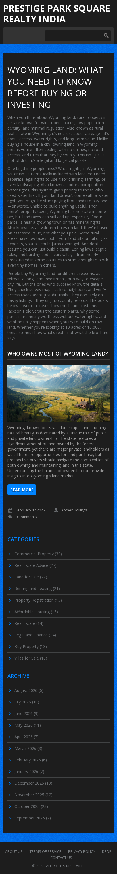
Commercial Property (38, 553)
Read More (22, 489)
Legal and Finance (35, 635)
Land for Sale (30, 577)
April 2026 (26, 736)
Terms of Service (45, 851)
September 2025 (32, 818)
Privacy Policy (81, 851)
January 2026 (29, 771)
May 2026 (27, 725)
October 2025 (31, 806)
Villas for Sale (30, 658)
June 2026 (26, 713)
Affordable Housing (36, 611)
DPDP (107, 851)
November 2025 (33, 794)
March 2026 (28, 748)
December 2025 (33, 783)
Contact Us (61, 857)
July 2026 (26, 702)
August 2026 (28, 690)
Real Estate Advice (35, 565)
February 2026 (30, 760)
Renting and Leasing (37, 588)
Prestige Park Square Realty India (56, 14)
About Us (14, 851)
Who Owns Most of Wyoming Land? (57, 353)
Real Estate (28, 623)
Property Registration (38, 600)
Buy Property (30, 646)
